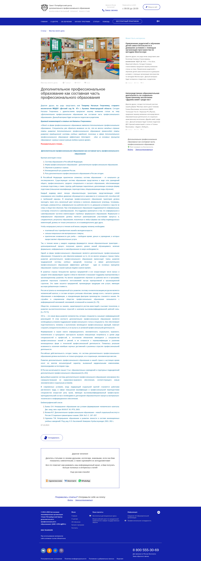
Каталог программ (82, 21)
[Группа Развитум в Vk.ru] (43, 550)
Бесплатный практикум (127, 21)
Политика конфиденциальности (75, 559)
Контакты (75, 528)
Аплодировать (53, 438)
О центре (54, 21)
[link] (54, 480)
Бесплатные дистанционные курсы (105, 516)
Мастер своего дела (56, 31)
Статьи (96, 21)
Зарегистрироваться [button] (84, 500)
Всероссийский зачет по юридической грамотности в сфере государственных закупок (106, 520)
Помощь (106, 21)
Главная (44, 21)
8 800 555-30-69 (146, 550)
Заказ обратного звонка (141, 556)
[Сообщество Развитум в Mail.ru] (55, 550)
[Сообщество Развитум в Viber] (61, 550)
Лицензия (120, 559)
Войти (70, 500)
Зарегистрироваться (144, 149)
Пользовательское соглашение (51, 559)
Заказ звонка (111, 10)
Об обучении (66, 21)
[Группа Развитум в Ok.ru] (49, 550)
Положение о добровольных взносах (101, 559)
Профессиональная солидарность (139, 520)
